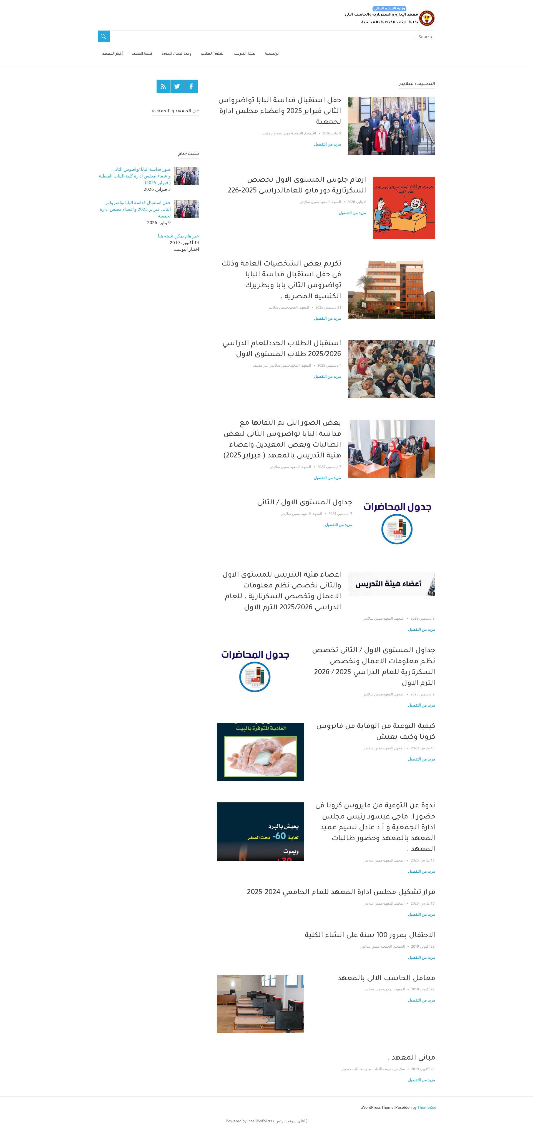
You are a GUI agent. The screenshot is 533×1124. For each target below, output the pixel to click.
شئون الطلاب (212, 54)
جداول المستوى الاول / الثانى (304, 503)
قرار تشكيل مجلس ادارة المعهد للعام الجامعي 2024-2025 (341, 893)
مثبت (266, 133)
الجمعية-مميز (293, 133)
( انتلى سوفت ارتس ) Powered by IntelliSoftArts (267, 1120)
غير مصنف (260, 365)
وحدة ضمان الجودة (177, 54)
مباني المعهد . (411, 1058)
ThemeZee (427, 1107)
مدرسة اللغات (383, 1068)
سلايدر (277, 133)
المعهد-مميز (321, 201)
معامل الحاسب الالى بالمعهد (386, 979)
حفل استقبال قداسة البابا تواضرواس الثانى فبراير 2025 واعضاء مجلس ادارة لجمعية (279, 112)
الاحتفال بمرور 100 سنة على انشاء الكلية (370, 936)
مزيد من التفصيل (327, 144)
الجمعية (310, 133)
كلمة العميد (142, 54)
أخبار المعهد (112, 54)
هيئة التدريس (244, 54)
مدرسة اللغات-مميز (356, 1068)
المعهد (336, 201)
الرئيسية (272, 54)
